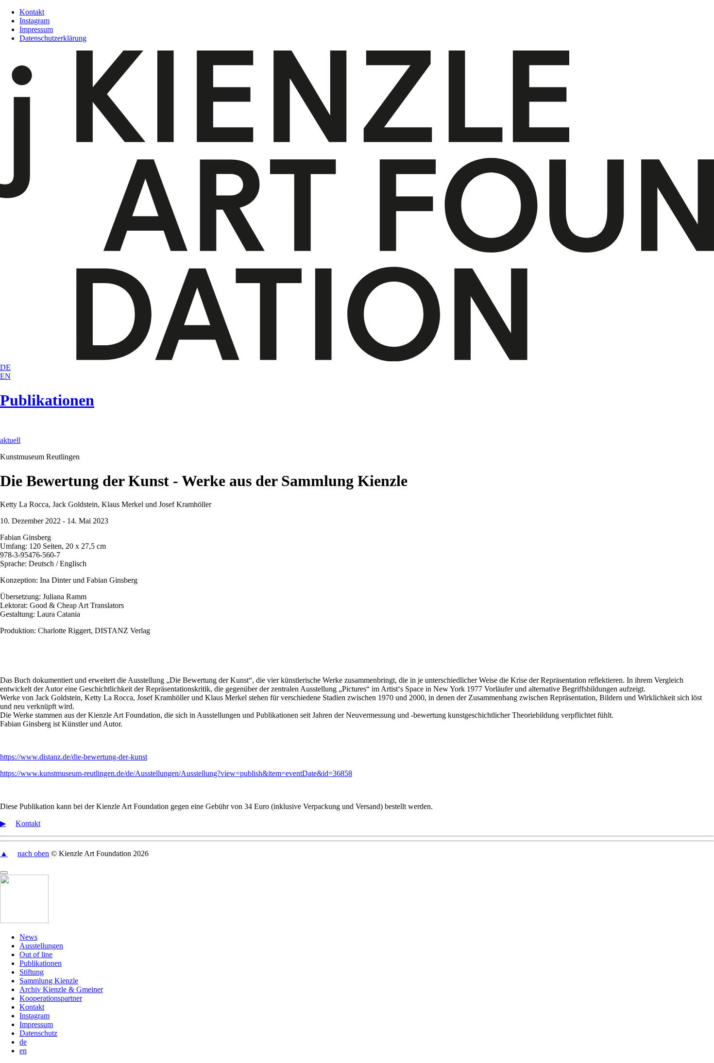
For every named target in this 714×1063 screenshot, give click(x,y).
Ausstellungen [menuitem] (41, 946)
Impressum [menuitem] (36, 1024)
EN (5, 376)
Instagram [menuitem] (34, 1016)
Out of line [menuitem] (35, 954)
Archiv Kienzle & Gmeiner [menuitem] (61, 989)
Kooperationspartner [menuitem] (50, 998)
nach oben (33, 853)
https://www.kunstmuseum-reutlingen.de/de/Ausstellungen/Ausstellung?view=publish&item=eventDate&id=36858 (176, 773)
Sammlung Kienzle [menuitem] (48, 981)
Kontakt (31, 12)
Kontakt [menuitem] (31, 1007)
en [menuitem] (23, 1050)
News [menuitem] (28, 937)
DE (5, 367)
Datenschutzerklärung (52, 38)
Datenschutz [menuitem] (38, 1033)
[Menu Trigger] (4, 872)
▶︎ (3, 823)
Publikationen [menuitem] (40, 963)
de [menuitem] (23, 1042)
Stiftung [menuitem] (31, 972)
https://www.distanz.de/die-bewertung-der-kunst (73, 757)
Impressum (36, 29)
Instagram (34, 21)
